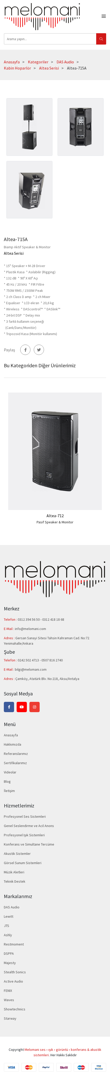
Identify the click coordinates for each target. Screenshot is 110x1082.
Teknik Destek (14, 881)
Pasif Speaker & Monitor (55, 522)
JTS (6, 925)
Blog (7, 781)
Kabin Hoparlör (17, 68)
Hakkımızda (12, 744)
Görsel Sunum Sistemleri (22, 863)
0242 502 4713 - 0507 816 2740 (40, 660)
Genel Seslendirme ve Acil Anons (29, 825)
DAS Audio (65, 61)
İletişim (9, 790)
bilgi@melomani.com (31, 669)
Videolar (10, 772)
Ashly (8, 935)
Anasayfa (12, 61)
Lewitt (8, 916)
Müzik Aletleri (14, 872)
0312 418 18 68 (53, 619)
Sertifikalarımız (15, 763)
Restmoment (14, 944)
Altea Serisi (49, 68)
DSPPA (9, 953)
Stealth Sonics (15, 972)
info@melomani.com (30, 628)
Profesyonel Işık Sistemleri (24, 835)
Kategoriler (38, 61)
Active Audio (13, 981)
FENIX (8, 990)
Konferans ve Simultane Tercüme (29, 844)
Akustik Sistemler (17, 853)
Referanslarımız (16, 753)
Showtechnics (14, 1009)
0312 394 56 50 (29, 619)
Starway (10, 1018)
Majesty (10, 962)
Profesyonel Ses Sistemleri (25, 816)
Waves (9, 1000)
